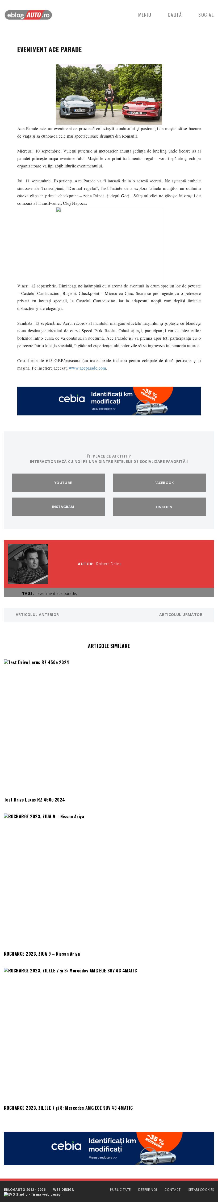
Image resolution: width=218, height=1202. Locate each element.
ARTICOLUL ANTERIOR (36, 614)
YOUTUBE (63, 482)
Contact (173, 1189)
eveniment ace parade (56, 593)
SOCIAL (206, 14)
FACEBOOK (164, 482)
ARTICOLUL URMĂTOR (181, 614)
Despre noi (147, 1189)
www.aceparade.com (87, 368)
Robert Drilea (109, 563)
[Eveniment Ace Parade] (109, 94)
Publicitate (120, 1189)
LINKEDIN (164, 506)
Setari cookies (201, 1189)
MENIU (144, 14)
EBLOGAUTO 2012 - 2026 (24, 1189)
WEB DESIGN (63, 1189)
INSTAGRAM (63, 506)
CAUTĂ (175, 14)
